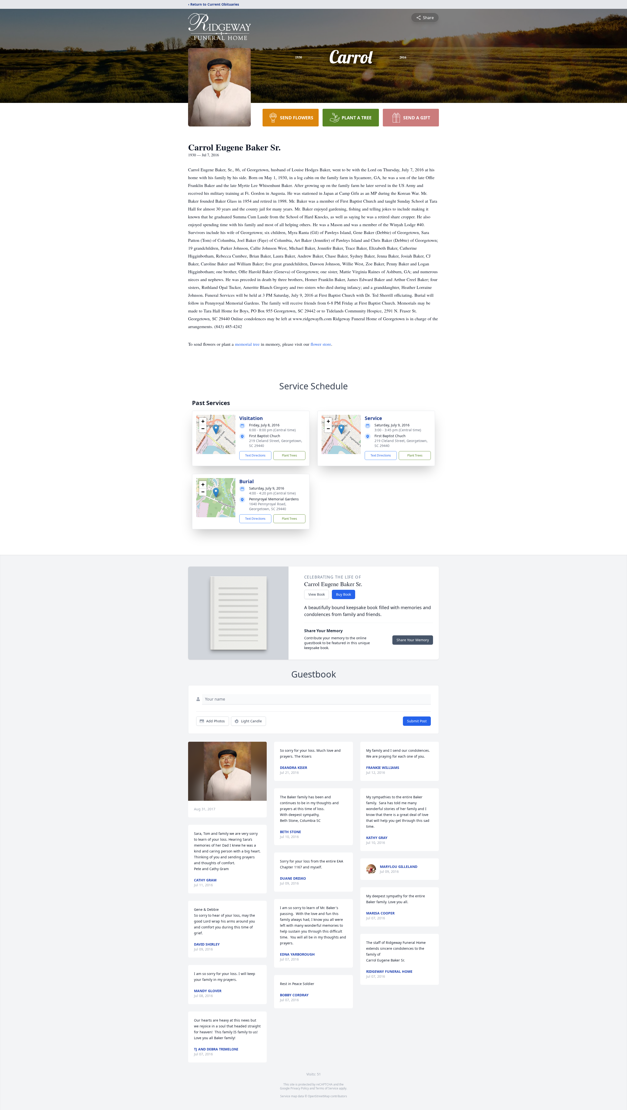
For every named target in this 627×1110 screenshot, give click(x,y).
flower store (321, 344)
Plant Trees (289, 455)
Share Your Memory (413, 640)
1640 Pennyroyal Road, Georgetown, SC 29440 (267, 506)
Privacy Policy (299, 1088)
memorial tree (247, 344)
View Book (316, 594)
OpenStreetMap (319, 1096)
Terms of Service (326, 1088)
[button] (216, 429)
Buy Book (343, 594)
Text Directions (255, 455)
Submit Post (417, 721)
